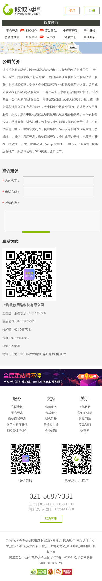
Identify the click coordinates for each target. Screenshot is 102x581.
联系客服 (51, 518)
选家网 (84, 430)
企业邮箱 (90, 37)
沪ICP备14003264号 (63, 557)
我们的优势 (84, 412)
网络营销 (32, 37)
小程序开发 (70, 30)
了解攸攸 (85, 407)
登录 (72, 10)
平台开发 (12, 30)
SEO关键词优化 (17, 430)
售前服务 (51, 407)
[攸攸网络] (22, 5)
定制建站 (51, 30)
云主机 (51, 37)
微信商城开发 (17, 418)
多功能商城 (12, 37)
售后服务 (51, 412)
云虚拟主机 (51, 424)
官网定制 (17, 407)
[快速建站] (51, 371)
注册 (92, 10)
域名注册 (70, 37)
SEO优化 (31, 30)
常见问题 (85, 418)
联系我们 (85, 424)
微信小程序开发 (17, 424)
